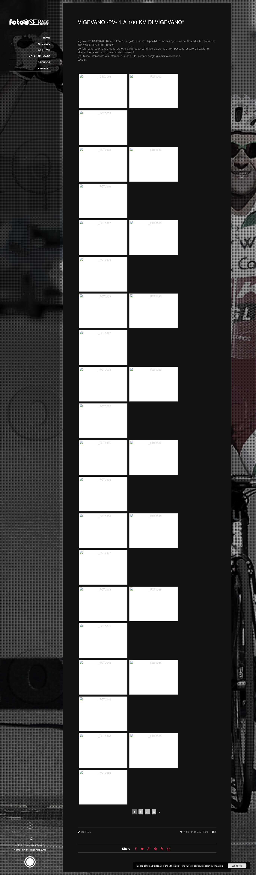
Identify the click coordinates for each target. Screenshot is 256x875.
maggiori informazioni (212, 865)
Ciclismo (86, 832)
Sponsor (44, 62)
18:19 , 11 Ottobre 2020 (196, 832)
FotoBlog (44, 43)
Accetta (237, 865)
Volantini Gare (40, 56)
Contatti (44, 68)
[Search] (30, 838)
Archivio (44, 50)
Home (47, 37)
